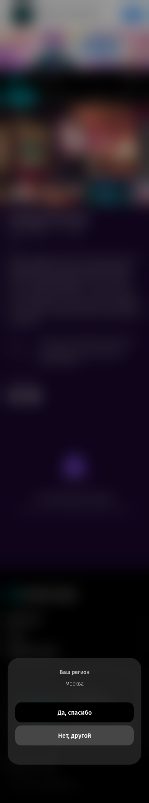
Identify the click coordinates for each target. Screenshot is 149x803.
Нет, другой (74, 735)
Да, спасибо (75, 712)
